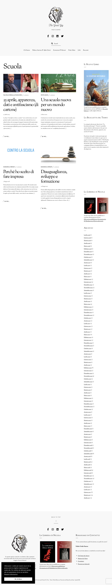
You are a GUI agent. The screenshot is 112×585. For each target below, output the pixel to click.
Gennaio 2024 (88, 310)
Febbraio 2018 (88, 470)
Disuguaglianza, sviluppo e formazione (54, 177)
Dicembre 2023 (88, 312)
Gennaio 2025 (87, 282)
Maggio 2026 (87, 240)
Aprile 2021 (87, 393)
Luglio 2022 (87, 357)
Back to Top (56, 517)
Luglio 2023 (87, 323)
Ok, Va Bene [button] (18, 579)
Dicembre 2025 (88, 252)
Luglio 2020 (87, 415)
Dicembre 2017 (88, 476)
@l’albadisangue (88, 221)
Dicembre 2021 (88, 373)
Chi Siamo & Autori (83, 556)
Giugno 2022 (87, 359)
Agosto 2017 (87, 487)
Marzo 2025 (87, 276)
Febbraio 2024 (88, 307)
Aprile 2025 (87, 274)
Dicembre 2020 (88, 404)
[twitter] (62, 36)
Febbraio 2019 (87, 440)
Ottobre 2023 (87, 318)
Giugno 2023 (87, 326)
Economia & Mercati (59, 50)
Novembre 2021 (88, 376)
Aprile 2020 (87, 423)
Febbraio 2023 (88, 337)
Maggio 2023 (87, 329)
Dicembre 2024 (88, 285)
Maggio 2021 (87, 390)
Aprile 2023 (87, 332)
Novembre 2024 (88, 288)
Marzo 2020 (87, 426)
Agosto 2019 (87, 434)
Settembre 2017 (88, 484)
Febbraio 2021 (87, 398)
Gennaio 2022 (88, 371)
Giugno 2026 (87, 238)
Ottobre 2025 (87, 257)
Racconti (85, 50)
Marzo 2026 (87, 246)
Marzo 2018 (87, 467)
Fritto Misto (71, 50)
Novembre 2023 (88, 315)
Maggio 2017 (87, 495)
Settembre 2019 (88, 431)
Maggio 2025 (87, 271)
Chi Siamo (27, 50)
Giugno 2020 (87, 418)
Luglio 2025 (87, 265)
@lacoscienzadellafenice (90, 219)
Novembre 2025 (88, 254)
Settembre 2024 (88, 290)
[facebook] (48, 36)
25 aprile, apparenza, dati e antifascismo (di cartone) (20, 105)
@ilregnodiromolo (98, 221)
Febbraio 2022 (88, 368)
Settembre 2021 (88, 382)
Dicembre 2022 (88, 343)
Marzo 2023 (87, 335)
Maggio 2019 (87, 437)
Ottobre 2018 (87, 451)
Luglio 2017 (87, 489)
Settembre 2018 (88, 454)
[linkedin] (57, 36)
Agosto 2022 (87, 354)
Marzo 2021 (87, 395)
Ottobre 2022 (87, 348)
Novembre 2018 (88, 448)
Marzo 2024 (87, 304)
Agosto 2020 (87, 412)
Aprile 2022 (87, 365)
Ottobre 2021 (87, 379)
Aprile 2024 (87, 301)
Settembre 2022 (88, 351)
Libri (79, 50)
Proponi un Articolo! (84, 564)
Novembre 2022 (88, 346)
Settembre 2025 (88, 260)
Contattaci (81, 561)
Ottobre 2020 (87, 409)
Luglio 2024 (87, 293)
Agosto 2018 (87, 456)
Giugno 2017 (87, 492)
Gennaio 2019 (87, 442)
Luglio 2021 (87, 384)
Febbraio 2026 (88, 249)
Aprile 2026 (87, 243)
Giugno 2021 (87, 387)
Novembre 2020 (88, 406)
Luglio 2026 (87, 235)
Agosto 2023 (87, 321)
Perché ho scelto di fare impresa (18, 174)
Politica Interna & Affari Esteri (41, 50)
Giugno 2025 (87, 268)
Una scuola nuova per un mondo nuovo (56, 105)
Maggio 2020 (87, 420)
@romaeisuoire (102, 219)
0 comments (26, 95)
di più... (7, 136)
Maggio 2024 (87, 299)
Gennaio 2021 (87, 401)
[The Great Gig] (56, 25)
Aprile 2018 (87, 465)
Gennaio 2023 (88, 340)
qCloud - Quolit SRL (75, 580)
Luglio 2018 (87, 459)
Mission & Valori (83, 559)
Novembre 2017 (88, 478)
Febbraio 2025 (87, 279)
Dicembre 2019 (88, 429)
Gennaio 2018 (88, 473)
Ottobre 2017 (87, 481)
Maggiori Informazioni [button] (11, 574)
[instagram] (53, 36)
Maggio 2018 (87, 462)
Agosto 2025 (87, 263)
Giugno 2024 (87, 296)
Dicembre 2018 (88, 445)
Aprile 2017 (87, 498)
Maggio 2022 (87, 362)
